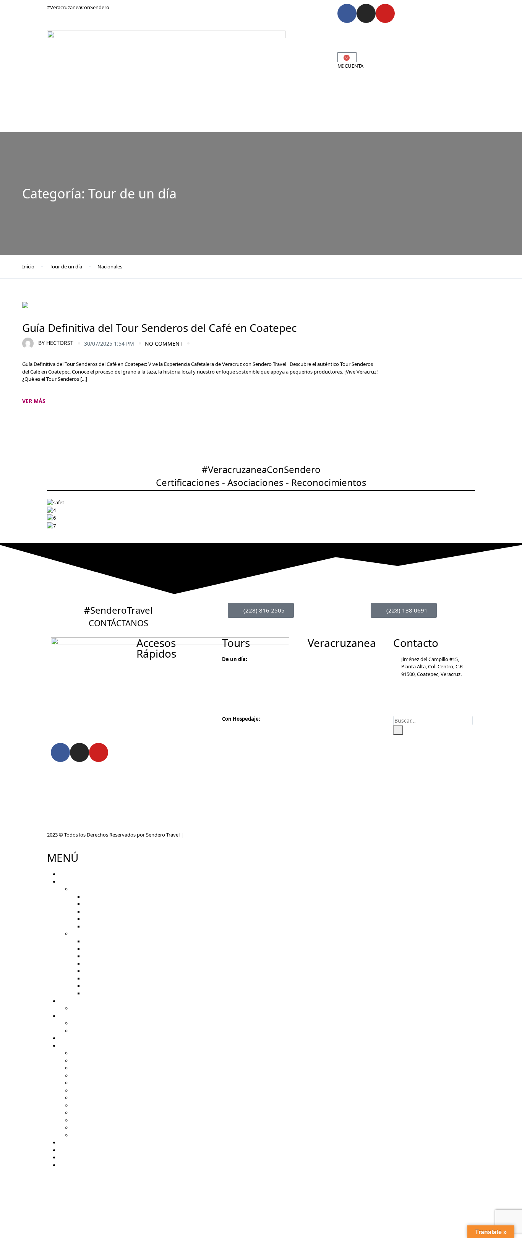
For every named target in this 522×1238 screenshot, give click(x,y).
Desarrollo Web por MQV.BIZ (217, 834)
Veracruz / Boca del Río (97, 1135)
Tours (232, 35)
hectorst (55, 342)
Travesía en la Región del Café (117, 956)
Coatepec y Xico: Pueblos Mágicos (122, 911)
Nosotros (240, 58)
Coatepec (82, 1053)
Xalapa (79, 1067)
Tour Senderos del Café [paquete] (121, 963)
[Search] (398, 730)
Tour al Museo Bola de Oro (114, 941)
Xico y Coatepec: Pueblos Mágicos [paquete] (134, 978)
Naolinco (81, 1090)
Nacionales (109, 266)
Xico (76, 1082)
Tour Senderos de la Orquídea (117, 903)
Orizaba (80, 1060)
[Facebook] (347, 13)
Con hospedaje (88, 933)
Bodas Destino (222, 47)
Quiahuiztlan (86, 1097)
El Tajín (79, 1112)
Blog (261, 58)
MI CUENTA (350, 65)
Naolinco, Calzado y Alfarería (116, 926)
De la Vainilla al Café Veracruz (116, 948)
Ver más (33, 401)
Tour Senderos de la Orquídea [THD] (124, 971)
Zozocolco (82, 1105)
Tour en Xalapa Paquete (111, 986)
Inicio (215, 35)
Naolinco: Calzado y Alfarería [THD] (123, 993)
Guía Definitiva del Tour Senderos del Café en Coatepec (159, 327)
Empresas (296, 35)
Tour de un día (66, 266)
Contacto (281, 58)
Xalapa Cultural (101, 918)
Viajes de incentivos (93, 1030)
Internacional (300, 47)
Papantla (81, 1120)
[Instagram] (366, 13)
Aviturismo (262, 35)
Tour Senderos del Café (110, 896)
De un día (82, 888)
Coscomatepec (88, 1075)
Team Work (84, 1023)
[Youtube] (385, 13)
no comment (164, 343)
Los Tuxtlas (84, 1127)
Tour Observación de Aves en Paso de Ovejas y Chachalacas (138, 1008)
